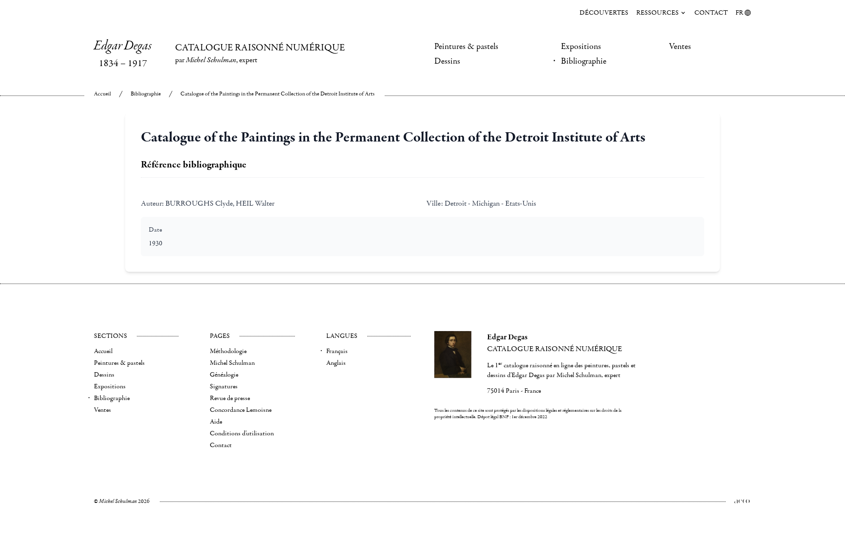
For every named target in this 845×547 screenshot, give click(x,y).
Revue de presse (230, 398)
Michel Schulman (232, 362)
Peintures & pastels (466, 46)
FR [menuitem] (739, 12)
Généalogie (224, 374)
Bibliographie (583, 61)
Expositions (581, 46)
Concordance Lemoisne (240, 409)
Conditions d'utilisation (242, 433)
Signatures (224, 386)
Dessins (447, 61)
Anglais (336, 362)
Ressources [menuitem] (657, 12)
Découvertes (603, 12)
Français (337, 351)
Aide (216, 421)
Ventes (680, 46)
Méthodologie (228, 351)
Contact (711, 12)
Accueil (102, 93)
